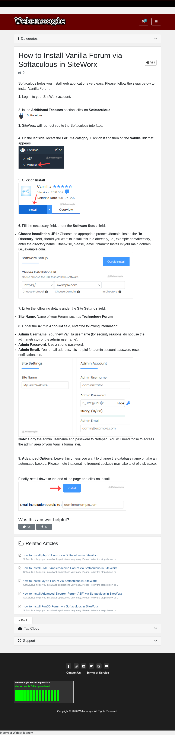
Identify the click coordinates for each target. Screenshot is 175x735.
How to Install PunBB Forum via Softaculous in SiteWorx (70, 608)
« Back (23, 620)
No (45, 526)
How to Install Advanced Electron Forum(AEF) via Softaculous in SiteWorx (72, 595)
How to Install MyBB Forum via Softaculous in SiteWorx (70, 582)
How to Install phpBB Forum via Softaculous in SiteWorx (70, 556)
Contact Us (73, 672)
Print (152, 62)
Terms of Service (98, 672)
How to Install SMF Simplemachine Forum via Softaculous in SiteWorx (70, 569)
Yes (28, 526)
